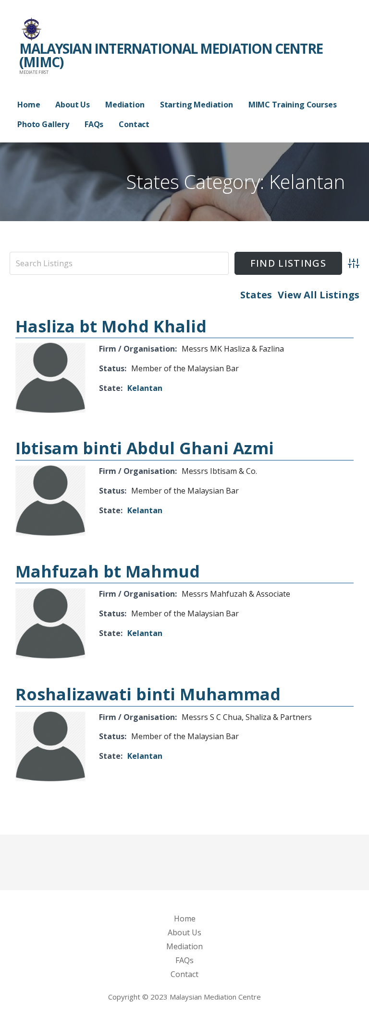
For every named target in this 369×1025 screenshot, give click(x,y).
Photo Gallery (43, 124)
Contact (134, 124)
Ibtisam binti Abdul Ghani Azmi (144, 448)
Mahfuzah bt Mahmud (107, 571)
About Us (72, 104)
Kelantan (144, 388)
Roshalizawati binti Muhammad (148, 694)
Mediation (125, 104)
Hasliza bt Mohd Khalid (111, 326)
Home (28, 104)
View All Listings (318, 294)
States (256, 294)
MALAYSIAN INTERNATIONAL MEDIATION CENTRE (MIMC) (170, 55)
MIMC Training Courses (292, 104)
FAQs (94, 124)
